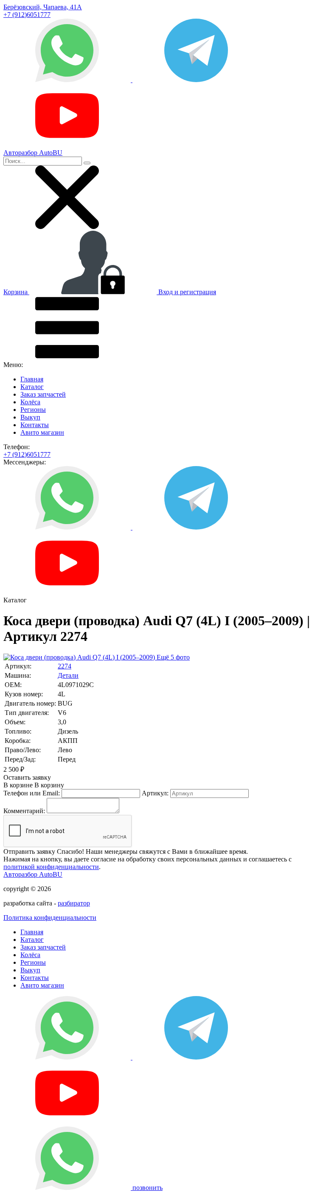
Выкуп (30, 417)
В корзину (33, 785)
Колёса (30, 402)
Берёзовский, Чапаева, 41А (42, 7)
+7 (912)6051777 (27, 14)
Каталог (32, 386)
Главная (31, 379)
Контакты (34, 424)
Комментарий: (24, 810)
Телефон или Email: (31, 793)
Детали (68, 675)
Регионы (33, 409)
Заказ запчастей (43, 394)
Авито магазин (42, 432)
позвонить (147, 1187)
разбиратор (74, 903)
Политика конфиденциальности (49, 917)
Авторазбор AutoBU (32, 874)
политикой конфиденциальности (51, 866)
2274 (64, 666)
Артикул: (155, 793)
